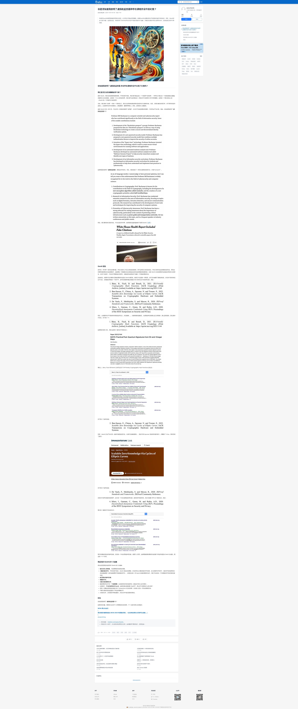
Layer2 (198, 68)
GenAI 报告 (186, 34)
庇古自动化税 (100, 660)
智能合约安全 (185, 73)
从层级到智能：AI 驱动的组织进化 (145, 648)
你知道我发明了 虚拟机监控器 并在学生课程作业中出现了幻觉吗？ (191, 29)
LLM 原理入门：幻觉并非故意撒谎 (105, 656)
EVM (191, 63)
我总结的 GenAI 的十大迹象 (190, 37)
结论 (184, 39)
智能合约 (184, 58)
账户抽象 (193, 68)
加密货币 (199, 66)
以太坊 (189, 58)
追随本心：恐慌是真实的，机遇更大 (145, 660)
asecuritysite (101, 12)
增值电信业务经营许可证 (165, 707)
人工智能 (134, 632)
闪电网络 (184, 66)
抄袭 (126, 632)
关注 (186, 19)
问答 (126, 2)
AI (106, 632)
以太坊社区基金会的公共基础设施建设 (146, 652)
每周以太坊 (196, 71)
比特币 (198, 61)
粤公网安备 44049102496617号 (135, 707)
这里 (149, 222)
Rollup (183, 68)
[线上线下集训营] (191, 48)
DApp (183, 71)
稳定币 (189, 66)
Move (188, 68)
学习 (130, 632)
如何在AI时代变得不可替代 (143, 663)
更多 (201, 56)
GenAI (113, 632)
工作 (130, 2)
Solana (187, 61)
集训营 (121, 2)
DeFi (183, 61)
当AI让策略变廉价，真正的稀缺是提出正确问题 (108, 648)
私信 (197, 19)
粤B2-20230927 (156, 707)
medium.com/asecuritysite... (116, 622)
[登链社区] (99, 2)
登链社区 (149, 705)
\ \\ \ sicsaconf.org (123, 613)
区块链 (193, 58)
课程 (117, 2)
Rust (195, 63)
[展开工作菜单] (133, 2)
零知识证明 (193, 61)
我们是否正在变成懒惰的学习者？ (191, 32)
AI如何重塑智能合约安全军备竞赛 (105, 667)
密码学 (193, 66)
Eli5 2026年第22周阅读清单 (103, 652)
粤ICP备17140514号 (147, 707)
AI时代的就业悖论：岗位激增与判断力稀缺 (107, 663)
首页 (105, 2)
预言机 (187, 71)
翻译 (102, 632)
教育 (118, 632)
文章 (109, 2)
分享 (145, 639)
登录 (201, 2)
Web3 (187, 63)
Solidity (198, 58)
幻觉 (122, 632)
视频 (113, 2)
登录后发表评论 (136, 680)
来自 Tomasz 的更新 (142, 667)
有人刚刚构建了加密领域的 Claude (145, 656)
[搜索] (197, 2)
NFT (183, 63)
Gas (192, 71)
